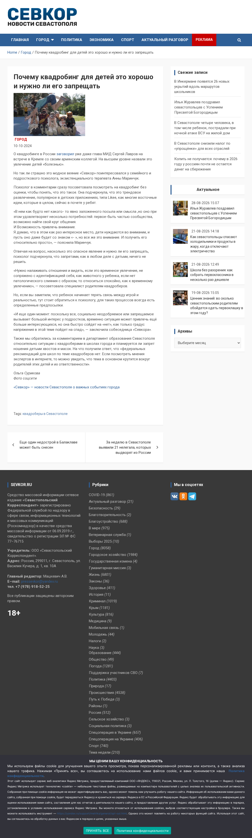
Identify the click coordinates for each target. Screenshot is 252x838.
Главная (20, 40)
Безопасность (101, 508)
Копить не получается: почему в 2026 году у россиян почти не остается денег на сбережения (205, 164)
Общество (98, 659)
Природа (96, 686)
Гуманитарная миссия (107, 568)
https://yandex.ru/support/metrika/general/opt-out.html (92, 813)
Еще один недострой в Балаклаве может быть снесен (49, 445)
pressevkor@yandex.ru (39, 581)
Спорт (127, 40)
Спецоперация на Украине (111, 739)
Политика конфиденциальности (143, 831)
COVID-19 (97, 495)
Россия (95, 712)
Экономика (102, 40)
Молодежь (98, 634)
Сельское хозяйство (106, 719)
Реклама (204, 40)
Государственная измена (110, 561)
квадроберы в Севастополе (45, 414)
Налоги (95, 641)
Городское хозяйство (107, 554)
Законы (95, 581)
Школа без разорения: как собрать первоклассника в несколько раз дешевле (212, 275)
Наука (94, 647)
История (96, 594)
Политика (71, 40)
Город (42, 40)
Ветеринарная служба (107, 535)
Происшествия (101, 692)
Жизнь (94, 574)
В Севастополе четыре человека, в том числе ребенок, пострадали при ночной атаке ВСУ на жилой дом (205, 128)
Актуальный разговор (165, 40)
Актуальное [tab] (208, 189)
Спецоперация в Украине (110, 732)
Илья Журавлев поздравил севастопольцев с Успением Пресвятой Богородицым (198, 107)
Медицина (97, 621)
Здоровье (97, 588)
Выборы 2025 (100, 541)
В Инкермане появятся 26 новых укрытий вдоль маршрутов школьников (201, 86)
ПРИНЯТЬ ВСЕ (97, 831)
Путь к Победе (101, 699)
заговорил (65, 154)
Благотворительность (107, 515)
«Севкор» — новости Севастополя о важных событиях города (67, 387)
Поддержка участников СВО (113, 672)
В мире (94, 528)
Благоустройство (103, 521)
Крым (93, 608)
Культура (96, 614)
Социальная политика (107, 726)
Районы (95, 706)
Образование (100, 653)
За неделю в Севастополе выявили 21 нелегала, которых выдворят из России (125, 447)
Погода (95, 666)
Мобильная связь (104, 627)
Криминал (97, 601)
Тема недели (99, 752)
